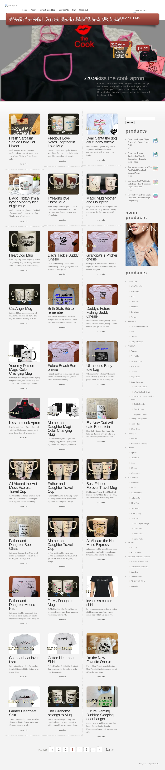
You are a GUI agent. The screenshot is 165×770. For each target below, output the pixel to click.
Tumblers (134, 306)
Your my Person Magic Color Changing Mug (21, 369)
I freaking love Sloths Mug (58, 200)
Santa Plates (138, 538)
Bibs (132, 331)
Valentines (135, 482)
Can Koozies (139, 409)
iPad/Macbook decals (142, 391)
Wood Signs (135, 429)
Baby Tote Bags (137, 341)
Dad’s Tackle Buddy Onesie (63, 257)
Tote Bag (134, 438)
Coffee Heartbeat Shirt (61, 660)
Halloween (135, 508)
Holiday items (133, 477)
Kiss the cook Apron (120, 78)
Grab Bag (134, 571)
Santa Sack (138, 533)
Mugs (133, 296)
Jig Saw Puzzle (136, 361)
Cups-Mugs (132, 281)
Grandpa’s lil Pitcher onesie (101, 257)
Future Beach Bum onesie (62, 367)
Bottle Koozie (139, 404)
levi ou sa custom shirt (99, 603)
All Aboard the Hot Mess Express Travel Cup (23, 487)
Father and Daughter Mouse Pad (22, 605)
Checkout (83, 10)
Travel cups (135, 311)
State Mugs (135, 291)
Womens (134, 468)
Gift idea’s (132, 346)
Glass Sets (135, 301)
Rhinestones (135, 473)
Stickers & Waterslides (139, 561)
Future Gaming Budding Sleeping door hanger (99, 715)
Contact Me (64, 10)
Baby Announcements (139, 326)
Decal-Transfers (137, 381)
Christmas (135, 518)
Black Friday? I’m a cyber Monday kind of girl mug (24, 202)
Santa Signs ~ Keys (141, 523)
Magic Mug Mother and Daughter (101, 200)
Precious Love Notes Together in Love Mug (61, 142)
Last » (110, 749)
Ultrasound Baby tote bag (99, 367)
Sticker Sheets (136, 552)
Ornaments (138, 528)
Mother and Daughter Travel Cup (60, 545)
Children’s (135, 457)
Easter (133, 487)
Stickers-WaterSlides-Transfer (139, 556)
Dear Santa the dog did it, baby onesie (101, 140)
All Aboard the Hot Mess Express (100, 543)
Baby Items (132, 321)
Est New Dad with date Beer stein (100, 424)
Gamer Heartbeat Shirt (22, 713)
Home (24, 10)
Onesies (134, 336)
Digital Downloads (135, 576)
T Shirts (131, 447)
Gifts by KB (153, 763)
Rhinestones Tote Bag (139, 443)
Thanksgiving (136, 513)
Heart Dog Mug (21, 255)
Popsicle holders (140, 414)
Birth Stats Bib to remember (61, 310)
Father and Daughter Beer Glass (20, 545)
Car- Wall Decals (140, 386)
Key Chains (135, 376)
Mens (133, 462)
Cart (74, 10)
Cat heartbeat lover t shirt (24, 660)
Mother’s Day (136, 492)
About (33, 10)
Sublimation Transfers (139, 566)
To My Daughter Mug (60, 603)
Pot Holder (135, 356)
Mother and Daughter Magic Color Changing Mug (60, 428)
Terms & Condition (47, 10)
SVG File (134, 586)
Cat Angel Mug (20, 308)
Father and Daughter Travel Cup (60, 487)
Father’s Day (136, 497)
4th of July (135, 503)
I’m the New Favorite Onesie (98, 660)
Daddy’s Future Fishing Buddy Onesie (98, 312)
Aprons (134, 351)
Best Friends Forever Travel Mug (101, 485)
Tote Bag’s (132, 433)
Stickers (131, 542)
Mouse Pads (135, 366)
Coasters (134, 317)
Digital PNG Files (138, 581)
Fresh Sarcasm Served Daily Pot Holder (22, 142)
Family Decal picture (139, 418)
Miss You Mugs (137, 286)
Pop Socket (135, 423)
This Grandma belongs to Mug (60, 713)
